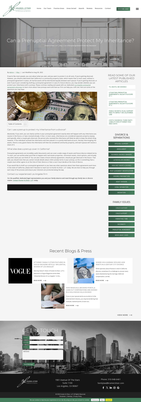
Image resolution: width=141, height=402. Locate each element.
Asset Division (121, 182)
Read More (38, 280)
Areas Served (71, 8)
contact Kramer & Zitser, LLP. (23, 180)
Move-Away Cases (121, 235)
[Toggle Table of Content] (24, 124)
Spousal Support (121, 144)
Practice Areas (59, 8)
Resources (98, 8)
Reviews (89, 8)
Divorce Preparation (121, 176)
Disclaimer (62, 396)
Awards (81, 8)
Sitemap (69, 396)
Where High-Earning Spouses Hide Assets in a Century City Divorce (110, 263)
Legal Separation (121, 187)
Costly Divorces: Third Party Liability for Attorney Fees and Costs (120, 122)
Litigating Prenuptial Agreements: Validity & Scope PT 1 (121, 94)
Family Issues (121, 202)
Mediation (121, 192)
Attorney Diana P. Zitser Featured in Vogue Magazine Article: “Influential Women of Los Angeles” (50, 264)
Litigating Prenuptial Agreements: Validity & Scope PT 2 (121, 103)
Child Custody (121, 208)
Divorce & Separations (121, 136)
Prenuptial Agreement (122, 230)
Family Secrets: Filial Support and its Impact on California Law (121, 112)
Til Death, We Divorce (117, 87)
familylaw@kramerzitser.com (111, 383)
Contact (108, 8)
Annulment (121, 149)
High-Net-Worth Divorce (121, 165)
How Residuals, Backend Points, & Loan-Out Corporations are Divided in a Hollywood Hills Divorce (81, 290)
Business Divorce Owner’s (121, 154)
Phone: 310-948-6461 (111, 379)
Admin (11, 72)
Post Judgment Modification (121, 171)
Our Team (47, 8)
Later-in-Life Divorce (121, 160)
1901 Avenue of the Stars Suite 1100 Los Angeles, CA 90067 (67, 383)
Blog (18, 72)
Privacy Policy (78, 396)
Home (39, 8)
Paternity (121, 224)
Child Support (121, 213)
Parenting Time (121, 219)
